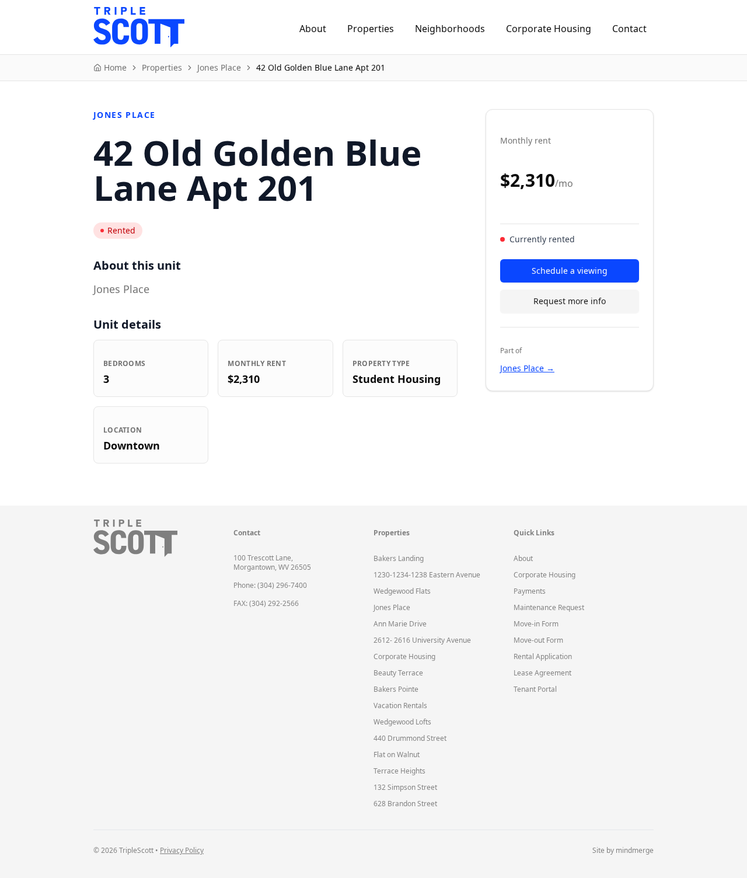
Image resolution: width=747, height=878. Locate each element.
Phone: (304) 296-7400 (270, 585)
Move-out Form (538, 640)
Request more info (569, 300)
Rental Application (543, 656)
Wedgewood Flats (402, 591)
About (312, 28)
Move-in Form (536, 624)
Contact (629, 28)
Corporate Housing (548, 28)
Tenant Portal (535, 689)
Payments (530, 591)
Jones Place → (527, 368)
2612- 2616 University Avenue (422, 640)
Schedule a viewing (570, 270)
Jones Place (392, 607)
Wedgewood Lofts (402, 722)
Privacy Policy (182, 850)
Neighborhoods (450, 28)
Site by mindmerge (623, 850)
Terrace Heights (399, 771)
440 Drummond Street (410, 738)
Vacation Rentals (400, 705)
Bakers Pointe (396, 689)
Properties (370, 28)
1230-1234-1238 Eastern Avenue (427, 575)
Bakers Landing (399, 558)
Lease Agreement (542, 673)
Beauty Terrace (398, 673)
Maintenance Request (549, 607)
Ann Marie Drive (400, 624)
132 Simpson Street (405, 787)
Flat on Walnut (397, 754)
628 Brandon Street (405, 804)
